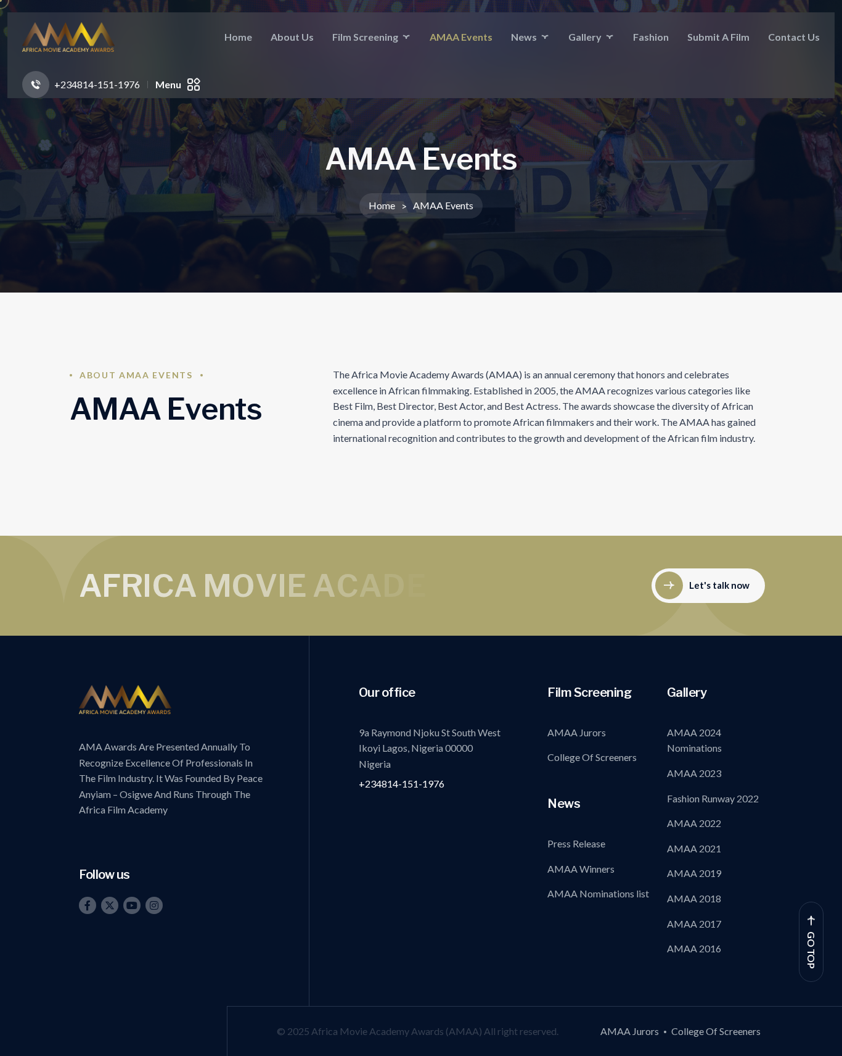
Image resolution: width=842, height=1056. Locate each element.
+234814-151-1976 (401, 783)
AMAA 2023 (694, 773)
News (524, 37)
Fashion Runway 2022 (713, 798)
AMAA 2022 (694, 823)
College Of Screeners (592, 757)
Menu (168, 84)
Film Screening (365, 37)
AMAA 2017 (694, 923)
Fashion (651, 37)
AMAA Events (461, 37)
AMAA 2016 (694, 948)
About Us (292, 37)
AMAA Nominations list (598, 893)
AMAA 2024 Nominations (694, 740)
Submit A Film (718, 37)
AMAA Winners (581, 869)
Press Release (576, 843)
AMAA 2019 (694, 873)
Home (238, 37)
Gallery (585, 37)
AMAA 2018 (694, 898)
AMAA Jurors (576, 732)
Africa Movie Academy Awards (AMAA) (397, 1031)
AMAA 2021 (694, 848)
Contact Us (794, 37)
